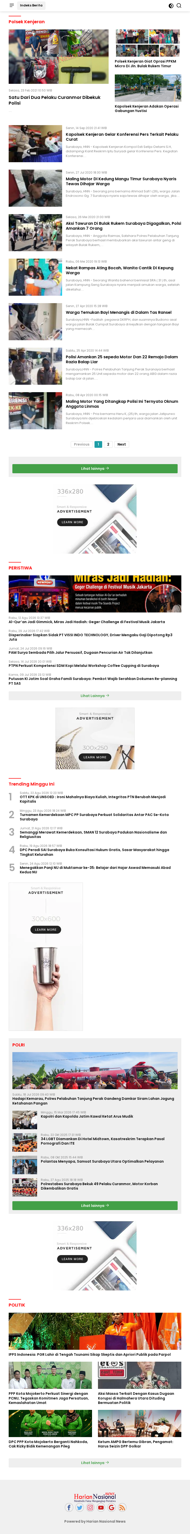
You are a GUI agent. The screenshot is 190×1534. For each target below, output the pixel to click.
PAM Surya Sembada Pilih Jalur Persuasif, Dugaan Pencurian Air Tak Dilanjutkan (80, 652)
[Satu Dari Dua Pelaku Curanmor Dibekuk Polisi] (59, 56)
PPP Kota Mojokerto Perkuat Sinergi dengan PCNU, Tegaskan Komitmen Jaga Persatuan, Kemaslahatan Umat (49, 1398)
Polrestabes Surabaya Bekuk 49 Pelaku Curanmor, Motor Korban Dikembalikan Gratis (99, 1186)
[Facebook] (69, 1507)
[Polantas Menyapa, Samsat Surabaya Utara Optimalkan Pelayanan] (24, 1165)
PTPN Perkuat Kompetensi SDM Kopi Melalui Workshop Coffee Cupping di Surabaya (84, 665)
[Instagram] (90, 1507)
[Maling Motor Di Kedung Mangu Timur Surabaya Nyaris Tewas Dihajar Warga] (35, 188)
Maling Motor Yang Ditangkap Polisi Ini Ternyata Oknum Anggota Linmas (122, 404)
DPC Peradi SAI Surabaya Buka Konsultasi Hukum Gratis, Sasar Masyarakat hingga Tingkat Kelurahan (94, 852)
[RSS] (122, 1507)
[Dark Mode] (171, 6)
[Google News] (111, 1507)
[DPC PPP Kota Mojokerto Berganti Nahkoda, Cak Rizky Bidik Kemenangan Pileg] (50, 1423)
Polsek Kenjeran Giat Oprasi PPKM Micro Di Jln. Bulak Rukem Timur (145, 63)
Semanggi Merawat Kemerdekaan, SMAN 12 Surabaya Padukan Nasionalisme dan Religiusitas (93, 834)
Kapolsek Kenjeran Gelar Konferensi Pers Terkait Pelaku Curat (122, 137)
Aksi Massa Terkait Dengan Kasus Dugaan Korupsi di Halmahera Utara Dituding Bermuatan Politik (136, 1398)
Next (122, 444)
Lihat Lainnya (93, 695)
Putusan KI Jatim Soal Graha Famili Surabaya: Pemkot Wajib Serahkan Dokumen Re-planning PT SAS (93, 681)
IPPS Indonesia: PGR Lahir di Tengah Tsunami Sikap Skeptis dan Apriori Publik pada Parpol (90, 1354)
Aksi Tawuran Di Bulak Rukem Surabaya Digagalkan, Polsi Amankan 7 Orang (123, 226)
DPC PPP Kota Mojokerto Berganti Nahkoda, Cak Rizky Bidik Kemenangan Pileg (48, 1444)
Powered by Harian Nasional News (95, 1521)
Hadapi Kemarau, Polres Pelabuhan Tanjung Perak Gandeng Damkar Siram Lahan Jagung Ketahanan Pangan (93, 1100)
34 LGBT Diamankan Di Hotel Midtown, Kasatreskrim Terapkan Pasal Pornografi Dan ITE (103, 1141)
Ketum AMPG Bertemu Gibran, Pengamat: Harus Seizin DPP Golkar (135, 1444)
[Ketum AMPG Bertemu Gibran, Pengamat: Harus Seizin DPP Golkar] (139, 1423)
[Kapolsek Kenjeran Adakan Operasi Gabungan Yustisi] (148, 88)
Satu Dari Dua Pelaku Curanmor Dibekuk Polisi (54, 100)
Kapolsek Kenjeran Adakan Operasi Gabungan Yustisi (147, 108)
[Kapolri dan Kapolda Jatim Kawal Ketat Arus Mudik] (24, 1120)
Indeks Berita (31, 5)
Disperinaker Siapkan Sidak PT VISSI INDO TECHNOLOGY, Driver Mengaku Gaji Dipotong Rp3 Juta (90, 637)
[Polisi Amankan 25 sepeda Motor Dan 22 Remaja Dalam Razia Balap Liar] (35, 366)
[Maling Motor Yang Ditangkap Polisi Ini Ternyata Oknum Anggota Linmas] (35, 410)
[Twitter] (79, 1507)
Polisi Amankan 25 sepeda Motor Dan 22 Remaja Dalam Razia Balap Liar (122, 359)
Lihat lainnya (93, 468)
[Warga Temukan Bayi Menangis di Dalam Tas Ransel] (35, 321)
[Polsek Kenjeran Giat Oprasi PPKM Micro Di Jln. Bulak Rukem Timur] (148, 43)
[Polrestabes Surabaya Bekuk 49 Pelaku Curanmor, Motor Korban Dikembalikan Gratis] (24, 1187)
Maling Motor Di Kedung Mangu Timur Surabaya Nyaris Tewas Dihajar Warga (121, 181)
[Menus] (12, 5)
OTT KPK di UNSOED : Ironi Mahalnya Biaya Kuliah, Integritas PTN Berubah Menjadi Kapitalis (93, 799)
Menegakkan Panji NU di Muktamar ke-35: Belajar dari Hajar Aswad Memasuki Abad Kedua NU (95, 869)
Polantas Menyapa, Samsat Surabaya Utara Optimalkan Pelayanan (102, 1161)
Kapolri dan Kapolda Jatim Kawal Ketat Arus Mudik (87, 1116)
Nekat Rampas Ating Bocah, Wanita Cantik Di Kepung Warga (119, 270)
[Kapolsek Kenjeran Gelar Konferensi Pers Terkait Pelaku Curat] (35, 143)
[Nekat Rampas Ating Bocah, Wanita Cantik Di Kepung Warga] (35, 277)
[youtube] (101, 1507)
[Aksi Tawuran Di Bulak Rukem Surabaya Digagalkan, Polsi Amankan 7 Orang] (35, 232)
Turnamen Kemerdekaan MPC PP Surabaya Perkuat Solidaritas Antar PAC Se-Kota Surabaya (94, 816)
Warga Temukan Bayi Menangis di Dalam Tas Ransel (118, 312)
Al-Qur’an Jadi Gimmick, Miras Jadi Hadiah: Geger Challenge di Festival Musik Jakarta (87, 622)
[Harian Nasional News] (95, 1497)
